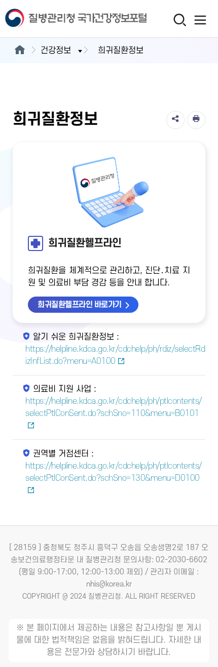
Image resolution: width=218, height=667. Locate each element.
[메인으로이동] (19, 50)
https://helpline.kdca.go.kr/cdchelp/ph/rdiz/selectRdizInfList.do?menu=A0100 (115, 355)
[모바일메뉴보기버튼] (200, 19)
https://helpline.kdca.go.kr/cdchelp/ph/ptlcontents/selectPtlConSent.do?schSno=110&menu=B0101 (113, 407)
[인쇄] (196, 120)
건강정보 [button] (56, 50)
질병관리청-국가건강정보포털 (55, 19)
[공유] (175, 120)
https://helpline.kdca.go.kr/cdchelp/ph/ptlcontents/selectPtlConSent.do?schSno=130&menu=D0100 (113, 472)
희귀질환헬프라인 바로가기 (80, 304)
